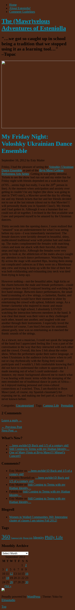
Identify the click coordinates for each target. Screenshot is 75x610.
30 (26, 582)
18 (7, 578)
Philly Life (54, 537)
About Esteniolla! (20, 8)
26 (11, 582)
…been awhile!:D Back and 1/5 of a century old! (39, 445)
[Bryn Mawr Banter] (3, 590)
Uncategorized (25, 405)
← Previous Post (12, 427)
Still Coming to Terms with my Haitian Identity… (39, 449)
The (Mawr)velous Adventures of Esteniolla (34, 25)
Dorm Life (27, 538)
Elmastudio (8, 600)
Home (13, 4)
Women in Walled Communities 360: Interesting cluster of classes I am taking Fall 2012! (38, 518)
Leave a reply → (12, 420)
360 (6, 537)
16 (26, 573)
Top (4, 606)
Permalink (67, 405)
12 (11, 573)
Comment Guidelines (22, 11)
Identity (38, 537)
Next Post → (9, 430)
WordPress (33, 596)
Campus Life (51, 405)
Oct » (8, 586)
